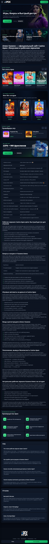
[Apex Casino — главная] (7, 2)
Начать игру (7, 21)
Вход (13, 541)
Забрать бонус (7, 153)
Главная (14, 538)
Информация (30, 538)
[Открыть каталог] (2, 2)
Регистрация (44, 1)
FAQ (35, 538)
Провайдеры (23, 538)
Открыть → (29, 39)
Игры (18, 538)
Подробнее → (5, 39)
